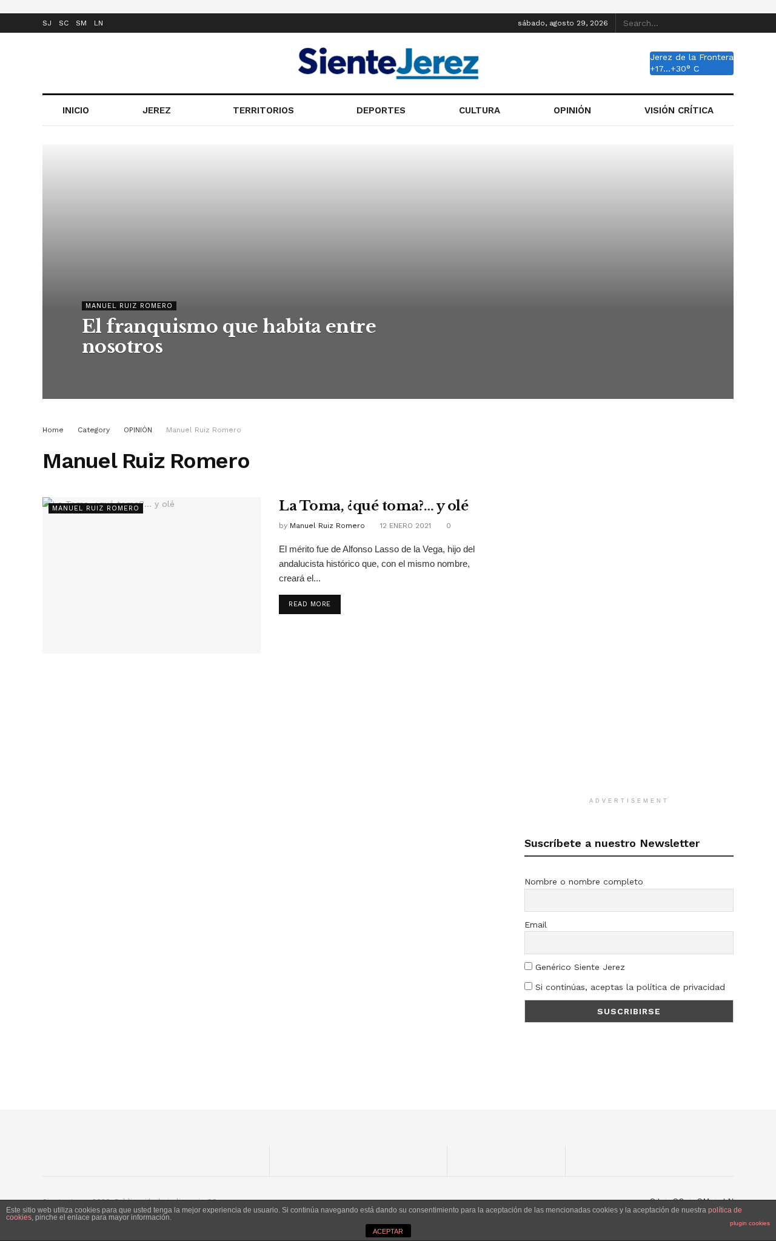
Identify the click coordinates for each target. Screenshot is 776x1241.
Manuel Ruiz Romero (129, 306)
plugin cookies (750, 1223)
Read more (310, 604)
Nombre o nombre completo (583, 881)
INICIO (75, 110)
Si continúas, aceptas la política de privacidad (628, 987)
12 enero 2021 (404, 525)
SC (64, 23)
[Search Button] (727, 23)
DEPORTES (381, 110)
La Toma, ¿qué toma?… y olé (374, 506)
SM (81, 23)
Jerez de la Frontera (692, 57)
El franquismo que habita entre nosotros (229, 336)
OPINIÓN (572, 110)
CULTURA (479, 110)
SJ (47, 23)
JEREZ (156, 110)
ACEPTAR (388, 1231)
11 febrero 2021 (211, 371)
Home (53, 430)
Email (535, 924)
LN (98, 23)
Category (94, 430)
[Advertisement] (629, 605)
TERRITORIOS (263, 110)
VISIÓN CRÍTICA (679, 110)
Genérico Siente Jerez (578, 967)
